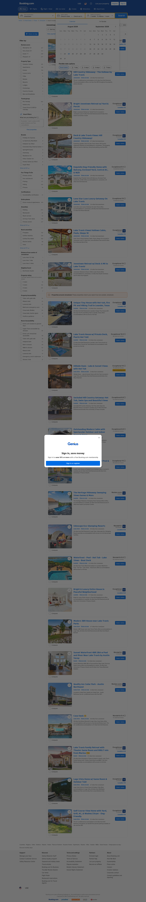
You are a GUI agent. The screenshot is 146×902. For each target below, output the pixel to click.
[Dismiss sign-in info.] (99, 437)
